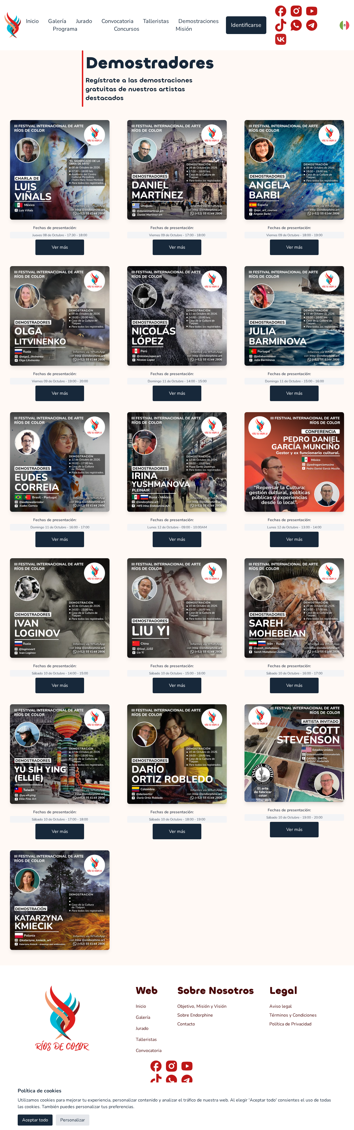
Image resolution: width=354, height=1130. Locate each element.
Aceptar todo (35, 1120)
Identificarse (246, 25)
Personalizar (72, 1120)
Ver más (60, 247)
